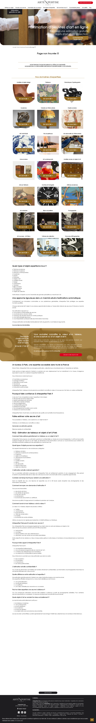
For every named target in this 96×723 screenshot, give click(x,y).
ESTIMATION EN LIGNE (85, 2)
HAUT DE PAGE (48, 692)
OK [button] (92, 719)
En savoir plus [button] (19, 720)
